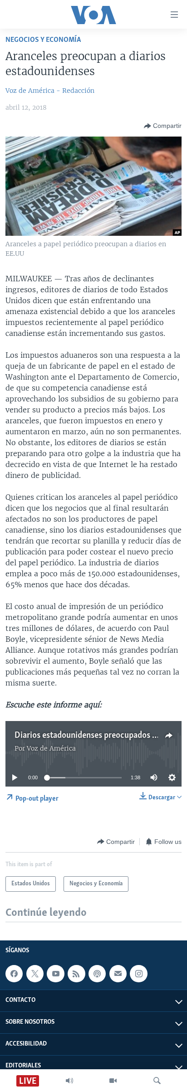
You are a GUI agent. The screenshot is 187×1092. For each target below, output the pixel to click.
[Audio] (69, 1080)
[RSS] (76, 973)
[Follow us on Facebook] (14, 973)
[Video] (113, 1080)
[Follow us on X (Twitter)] (35, 973)
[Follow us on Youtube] (55, 973)
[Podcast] (97, 973)
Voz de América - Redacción (49, 90)
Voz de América (51, 748)
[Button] (163, 126)
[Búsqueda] (157, 1080)
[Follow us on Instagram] (138, 973)
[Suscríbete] (118, 973)
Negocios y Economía (43, 40)
